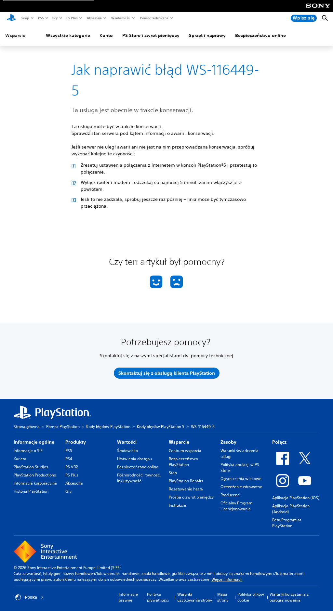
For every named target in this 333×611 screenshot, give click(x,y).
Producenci (230, 495)
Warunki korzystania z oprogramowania (289, 597)
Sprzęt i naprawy (207, 35)
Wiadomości (120, 18)
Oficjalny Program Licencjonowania (236, 506)
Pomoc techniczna (154, 18)
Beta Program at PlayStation (286, 522)
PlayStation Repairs (186, 481)
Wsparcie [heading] (179, 442)
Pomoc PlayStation (63, 426)
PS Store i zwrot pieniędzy (151, 35)
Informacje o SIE (28, 450)
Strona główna (27, 426)
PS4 (68, 459)
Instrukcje (177, 505)
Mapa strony (222, 597)
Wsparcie (15, 35)
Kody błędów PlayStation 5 (160, 426)
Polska (31, 597)
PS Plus (71, 18)
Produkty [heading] (75, 442)
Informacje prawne (128, 597)
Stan (173, 472)
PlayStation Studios (31, 467)
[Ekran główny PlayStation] (11, 18)
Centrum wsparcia (185, 450)
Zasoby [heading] (228, 442)
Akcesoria (94, 18)
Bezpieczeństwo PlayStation (183, 461)
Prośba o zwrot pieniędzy (191, 497)
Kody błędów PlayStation (108, 426)
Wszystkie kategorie (68, 35)
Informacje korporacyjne (35, 483)
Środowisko (127, 450)
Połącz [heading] (279, 442)
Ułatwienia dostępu (134, 459)
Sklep (24, 18)
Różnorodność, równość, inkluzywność (139, 478)
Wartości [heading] (127, 442)
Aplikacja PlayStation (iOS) (295, 497)
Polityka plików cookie (250, 597)
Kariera (20, 459)
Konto (106, 35)
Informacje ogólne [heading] (34, 442)
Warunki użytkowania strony (194, 597)
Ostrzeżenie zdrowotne (241, 486)
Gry (55, 18)
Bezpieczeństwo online (260, 35)
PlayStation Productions (35, 475)
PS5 (40, 18)
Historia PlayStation (31, 491)
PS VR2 (71, 467)
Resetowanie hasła (186, 489)
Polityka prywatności (158, 597)
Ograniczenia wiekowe (240, 478)
